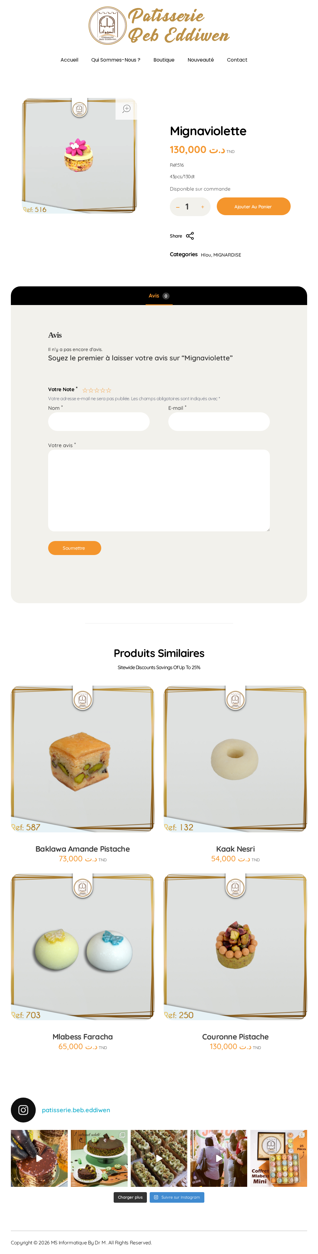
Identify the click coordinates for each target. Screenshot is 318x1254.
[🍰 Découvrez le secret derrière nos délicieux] (159, 1158)
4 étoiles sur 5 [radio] (102, 389)
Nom (55, 408)
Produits (204, 117)
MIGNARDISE (227, 255)
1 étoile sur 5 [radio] (84, 389)
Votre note (62, 388)
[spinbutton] (190, 206)
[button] (202, 207)
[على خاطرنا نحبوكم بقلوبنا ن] (99, 1158)
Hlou (228, 117)
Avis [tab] (158, 295)
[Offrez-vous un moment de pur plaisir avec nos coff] (278, 1158)
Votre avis (62, 445)
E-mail (177, 408)
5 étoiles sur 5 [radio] (108, 389)
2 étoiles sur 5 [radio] (90, 389)
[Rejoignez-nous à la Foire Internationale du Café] (218, 1158)
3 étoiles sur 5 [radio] (96, 389)
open (126, 109)
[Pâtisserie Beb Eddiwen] (159, 26)
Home (179, 117)
